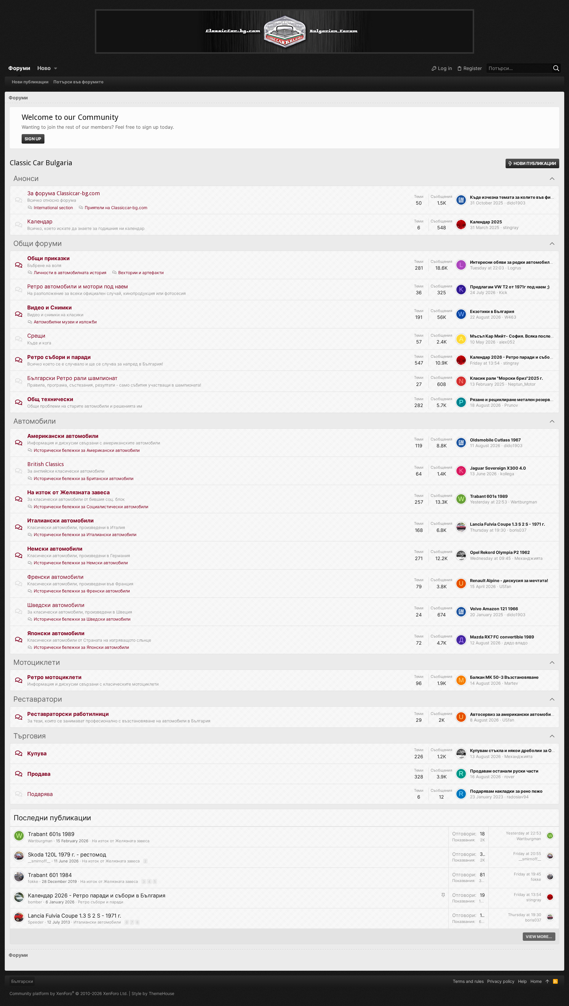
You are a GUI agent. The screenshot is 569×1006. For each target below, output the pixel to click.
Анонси (26, 178)
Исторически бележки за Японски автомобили (81, 647)
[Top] (547, 981)
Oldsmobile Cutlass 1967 (495, 439)
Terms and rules (468, 981)
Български (22, 981)
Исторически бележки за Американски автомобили (87, 450)
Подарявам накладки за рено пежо (506, 791)
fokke (33, 881)
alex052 (507, 341)
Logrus (514, 267)
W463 (510, 317)
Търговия (29, 736)
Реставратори (37, 699)
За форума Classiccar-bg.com (63, 193)
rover (509, 776)
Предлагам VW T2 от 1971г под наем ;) (510, 286)
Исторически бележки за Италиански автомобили (85, 534)
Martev (511, 683)
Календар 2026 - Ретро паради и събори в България (96, 895)
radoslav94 (518, 796)
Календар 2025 (486, 221)
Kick (503, 292)
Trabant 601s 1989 (489, 496)
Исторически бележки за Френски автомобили (82, 590)
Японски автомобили (55, 633)
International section (53, 207)
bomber (35, 901)
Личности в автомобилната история (70, 272)
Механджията (528, 558)
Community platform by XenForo (68, 993)
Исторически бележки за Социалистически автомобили (91, 506)
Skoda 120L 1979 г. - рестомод (67, 854)
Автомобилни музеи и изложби (65, 321)
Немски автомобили (54, 549)
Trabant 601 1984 (50, 875)
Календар (39, 221)
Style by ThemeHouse (153, 993)
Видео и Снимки (49, 307)
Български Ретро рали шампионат (72, 378)
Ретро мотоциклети (54, 677)
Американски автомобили (62, 436)
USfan (505, 586)
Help (522, 981)
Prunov (511, 405)
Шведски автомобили (55, 605)
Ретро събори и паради (59, 357)
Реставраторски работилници (68, 714)
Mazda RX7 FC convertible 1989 (502, 636)
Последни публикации (52, 817)
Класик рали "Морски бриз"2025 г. (506, 378)
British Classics (45, 464)
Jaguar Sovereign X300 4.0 (498, 468)
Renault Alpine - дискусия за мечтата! (509, 580)
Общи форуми (37, 243)
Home (536, 981)
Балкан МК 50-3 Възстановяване (504, 677)
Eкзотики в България (492, 311)
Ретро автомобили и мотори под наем (77, 286)
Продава (38, 774)
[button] (55, 68)
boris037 (518, 530)
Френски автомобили (55, 577)
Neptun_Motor (522, 384)
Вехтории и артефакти (141, 272)
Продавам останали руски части (504, 770)
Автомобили (34, 421)
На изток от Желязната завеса (68, 492)
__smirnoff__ (39, 861)
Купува (37, 753)
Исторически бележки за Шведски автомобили (82, 619)
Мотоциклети (36, 662)
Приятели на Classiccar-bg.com (116, 207)
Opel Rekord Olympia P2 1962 (500, 552)
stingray (511, 227)
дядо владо (516, 642)
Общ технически (50, 399)
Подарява (40, 794)
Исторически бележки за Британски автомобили (83, 478)
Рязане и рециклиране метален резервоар (514, 399)
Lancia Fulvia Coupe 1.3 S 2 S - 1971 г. (507, 524)
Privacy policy (500, 981)
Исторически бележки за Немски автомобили (81, 562)
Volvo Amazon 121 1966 (494, 608)
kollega (507, 473)
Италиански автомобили (60, 520)
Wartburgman (524, 501)
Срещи (36, 336)
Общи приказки (48, 258)
